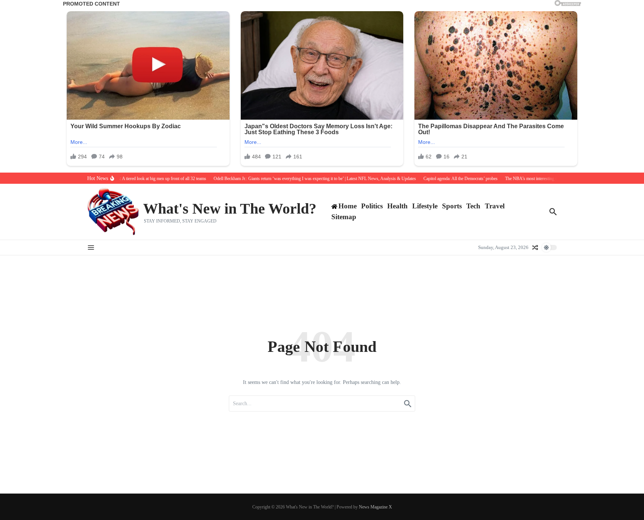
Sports (452, 206)
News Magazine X (375, 507)
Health (397, 206)
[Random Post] (535, 247)
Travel (495, 206)
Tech (473, 206)
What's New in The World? (229, 208)
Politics (372, 206)
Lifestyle (425, 206)
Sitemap (343, 217)
